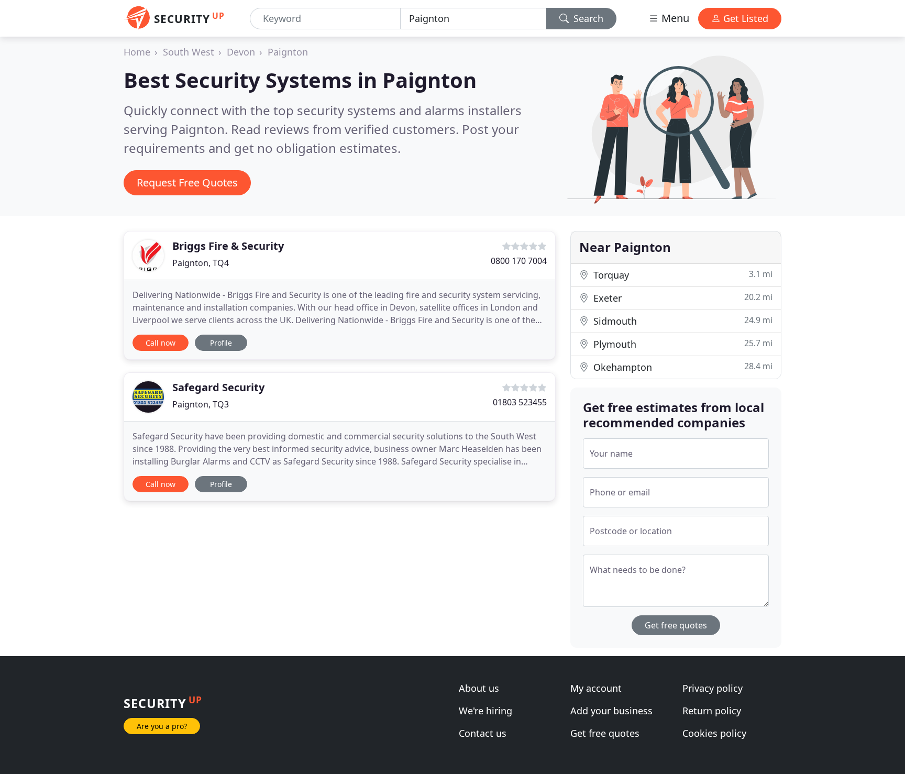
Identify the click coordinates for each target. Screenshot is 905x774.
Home (137, 52)
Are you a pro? (162, 726)
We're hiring (485, 710)
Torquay (681, 274)
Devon (241, 52)
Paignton (288, 52)
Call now (160, 343)
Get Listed (744, 18)
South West (188, 52)
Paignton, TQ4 (200, 263)
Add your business (611, 710)
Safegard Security (218, 387)
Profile (221, 343)
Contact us (482, 733)
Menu (674, 18)
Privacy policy (712, 688)
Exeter (681, 297)
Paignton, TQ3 (200, 404)
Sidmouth (681, 320)
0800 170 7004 (519, 261)
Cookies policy (714, 733)
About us (479, 688)
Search (587, 18)
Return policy (711, 710)
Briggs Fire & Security (228, 246)
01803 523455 (520, 402)
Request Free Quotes (187, 182)
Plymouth (681, 343)
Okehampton (681, 366)
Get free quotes (676, 625)
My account (596, 688)
